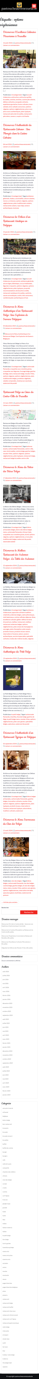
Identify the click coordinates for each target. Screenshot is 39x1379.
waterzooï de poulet (22, 724)
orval (27, 537)
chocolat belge (21, 717)
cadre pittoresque (28, 615)
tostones (16, 208)
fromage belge (25, 371)
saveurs (13, 116)
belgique (5, 1116)
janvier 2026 (6, 999)
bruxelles (6, 99)
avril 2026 (6, 987)
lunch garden (7, 1243)
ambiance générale (27, 281)
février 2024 (6, 1091)
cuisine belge (20, 451)
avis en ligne (7, 283)
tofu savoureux (27, 295)
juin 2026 (5, 979)
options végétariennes (17, 109)
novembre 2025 (7, 1007)
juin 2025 (5, 1027)
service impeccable (19, 636)
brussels (5, 1132)
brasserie (5, 1128)
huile (4, 1215)
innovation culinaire (15, 801)
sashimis (28, 293)
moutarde (6, 1275)
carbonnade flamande (15, 883)
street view (6, 1339)
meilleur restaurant (18, 622)
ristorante (6, 1331)
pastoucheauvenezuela (23, 43)
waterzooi (19, 811)
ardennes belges (15, 615)
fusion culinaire (23, 104)
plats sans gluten (19, 721)
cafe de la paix (7, 1164)
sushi (4, 1343)
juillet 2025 (6, 1023)
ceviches (19, 99)
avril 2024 (6, 1083)
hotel (4, 1211)
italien (4, 1231)
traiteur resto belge (8, 1355)
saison (20, 634)
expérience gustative (10, 104)
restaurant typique (15, 808)
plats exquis (26, 629)
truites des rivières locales (18, 639)
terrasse (5, 1347)
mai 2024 (5, 1079)
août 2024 (6, 1067)
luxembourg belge (8, 1247)
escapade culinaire (21, 102)
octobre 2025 (7, 1011)
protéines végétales (24, 378)
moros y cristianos (9, 201)
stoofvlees (18, 893)
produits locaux (8, 631)
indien (4, 1223)
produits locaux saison (22, 631)
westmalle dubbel (9, 541)
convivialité (19, 198)
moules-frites (29, 374)
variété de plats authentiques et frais (15, 298)
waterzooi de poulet (10, 383)
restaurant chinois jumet (10, 1315)
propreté (27, 288)
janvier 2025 (6, 1047)
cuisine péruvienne (28, 99)
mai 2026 (5, 983)
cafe (4, 1160)
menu (10, 888)
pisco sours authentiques (11, 111)
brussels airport (7, 1136)
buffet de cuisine (8, 1148)
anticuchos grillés (25, 97)
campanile (6, 1168)
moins (4, 1267)
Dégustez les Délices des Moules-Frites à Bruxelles (17, 948)
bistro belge (6, 1120)
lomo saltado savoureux (17, 107)
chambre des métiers (9, 1172)
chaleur (12, 198)
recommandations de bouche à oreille (16, 291)
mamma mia (6, 1259)
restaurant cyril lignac (9, 1319)
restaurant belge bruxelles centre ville (16, 458)
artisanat (5, 1112)
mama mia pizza (7, 1255)
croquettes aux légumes (11, 371)
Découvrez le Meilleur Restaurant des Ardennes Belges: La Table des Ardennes (18, 555)
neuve (4, 1279)
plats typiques (26, 111)
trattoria (5, 1359)
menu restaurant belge (16, 374)
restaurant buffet (8, 1307)
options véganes (21, 201)
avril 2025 (6, 1035)
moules (5, 1271)
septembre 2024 (8, 1063)
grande (5, 1207)
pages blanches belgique (10, 1287)
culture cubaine (29, 198)
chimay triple (26, 532)
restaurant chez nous (9, 1311)
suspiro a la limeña (22, 116)
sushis (19, 295)
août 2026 (6, 971)
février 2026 (6, 995)
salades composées (9, 381)
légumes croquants (9, 286)
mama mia (6, 1251)
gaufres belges (30, 451)
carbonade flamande (15, 532)
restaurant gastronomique (11, 1323)
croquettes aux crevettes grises (21, 369)
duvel (27, 534)
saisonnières (27, 808)
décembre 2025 (7, 1003)
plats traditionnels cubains (22, 203)
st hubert (5, 1335)
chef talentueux (8, 617)
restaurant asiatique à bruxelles (14, 293)
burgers (5, 1156)
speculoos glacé (8, 893)
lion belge (6, 1239)
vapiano (5, 1367)
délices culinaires (9, 102)
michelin (5, 1263)
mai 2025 (5, 1031)
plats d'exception (16, 629)
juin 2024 (5, 1075)
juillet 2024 (6, 1071)
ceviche (12, 99)
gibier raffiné (21, 619)
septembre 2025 (8, 1015)
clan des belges (16, 881)
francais (5, 1200)
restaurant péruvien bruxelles (13, 114)
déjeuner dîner (30, 617)
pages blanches (7, 1283)
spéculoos (11, 724)
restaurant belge (29, 456)
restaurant (6, 1299)
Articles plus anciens (10, 902)
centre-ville (29, 449)
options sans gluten (28, 888)
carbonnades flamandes (16, 449)
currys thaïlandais (26, 283)
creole (4, 1188)
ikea (4, 1219)
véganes (31, 639)
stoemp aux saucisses (24, 381)
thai (4, 1351)
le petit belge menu (13, 719)
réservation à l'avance (10, 634)
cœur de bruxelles (9, 451)
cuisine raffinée (19, 617)
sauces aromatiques (10, 295)
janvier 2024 (6, 1095)
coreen (5, 1184)
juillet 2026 (6, 975)
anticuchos (15, 97)
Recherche (28, 912)
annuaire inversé (8, 1108)
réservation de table (26, 890)
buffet (4, 1144)
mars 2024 (6, 1087)
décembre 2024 (7, 1051)
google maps (6, 1203)
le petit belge (15, 714)
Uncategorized (16, 95)
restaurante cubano (10, 206)
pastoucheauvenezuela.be (19, 8)
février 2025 (6, 1043)
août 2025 (6, 1019)
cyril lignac (6, 1196)
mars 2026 (6, 991)
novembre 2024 (7, 1055)
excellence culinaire (9, 619)
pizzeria (5, 1295)
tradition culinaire (9, 811)
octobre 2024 (7, 1059)
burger (5, 1152)
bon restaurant (7, 1124)
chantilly (13, 717)
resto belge (6, 1327)
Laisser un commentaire (11, 45)
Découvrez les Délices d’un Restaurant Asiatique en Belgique (16, 221)
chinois (5, 1176)
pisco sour (28, 109)
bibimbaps (15, 283)
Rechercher (5, 907)
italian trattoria (7, 1227)
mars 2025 (6, 1039)
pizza (4, 1291)
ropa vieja (20, 206)
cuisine (5, 1192)
